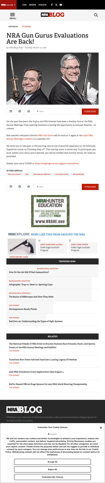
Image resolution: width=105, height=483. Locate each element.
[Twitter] (56, 2)
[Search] (96, 15)
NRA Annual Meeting (41, 174)
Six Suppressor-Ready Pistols (23, 309)
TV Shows (26, 27)
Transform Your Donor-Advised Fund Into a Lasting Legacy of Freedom (43, 359)
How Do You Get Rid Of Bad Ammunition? (29, 272)
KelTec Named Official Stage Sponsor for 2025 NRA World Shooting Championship (48, 384)
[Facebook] (52, 2)
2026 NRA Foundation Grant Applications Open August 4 (36, 372)
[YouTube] (61, 2)
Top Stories (14, 305)
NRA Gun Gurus (46, 135)
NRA (27, 174)
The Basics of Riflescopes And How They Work (31, 296)
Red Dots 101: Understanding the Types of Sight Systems (36, 321)
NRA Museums (78, 174)
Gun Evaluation (61, 174)
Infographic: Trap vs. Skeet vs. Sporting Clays (31, 284)
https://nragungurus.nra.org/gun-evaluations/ (57, 163)
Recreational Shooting (47, 269)
